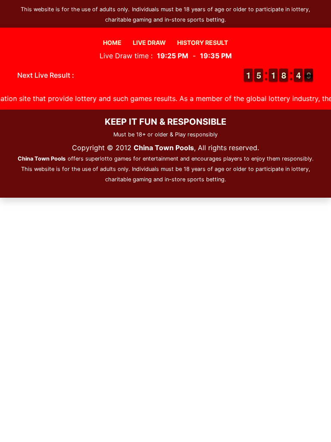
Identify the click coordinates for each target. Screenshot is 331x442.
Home (112, 42)
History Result (202, 42)
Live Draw (149, 42)
